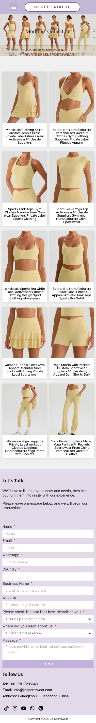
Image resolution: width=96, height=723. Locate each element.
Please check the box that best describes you (42, 612)
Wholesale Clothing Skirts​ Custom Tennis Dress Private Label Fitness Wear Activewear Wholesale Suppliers (24, 136)
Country (9, 569)
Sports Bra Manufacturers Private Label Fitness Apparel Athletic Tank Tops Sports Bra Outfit (72, 293)
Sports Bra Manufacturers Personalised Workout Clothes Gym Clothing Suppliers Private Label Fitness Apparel (72, 136)
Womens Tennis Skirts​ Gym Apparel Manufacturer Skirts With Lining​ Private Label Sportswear (25, 369)
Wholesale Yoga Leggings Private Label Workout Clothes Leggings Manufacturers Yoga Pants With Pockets (24, 447)
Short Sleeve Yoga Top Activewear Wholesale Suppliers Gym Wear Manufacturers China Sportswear (72, 215)
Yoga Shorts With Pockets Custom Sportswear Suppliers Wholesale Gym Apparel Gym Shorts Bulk (72, 369)
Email (7, 540)
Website (9, 597)
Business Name (16, 583)
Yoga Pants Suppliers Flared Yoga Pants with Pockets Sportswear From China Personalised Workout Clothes (72, 447)
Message (10, 640)
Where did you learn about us (28, 626)
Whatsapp (11, 555)
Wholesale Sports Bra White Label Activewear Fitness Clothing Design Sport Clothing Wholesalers (25, 293)
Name (7, 526)
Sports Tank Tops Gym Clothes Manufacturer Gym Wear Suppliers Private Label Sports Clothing (25, 214)
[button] (13, 7)
